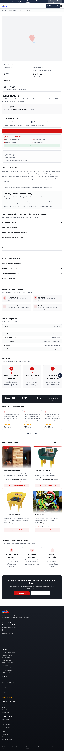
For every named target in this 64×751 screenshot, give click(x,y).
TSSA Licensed (6, 672)
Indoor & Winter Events (8, 682)
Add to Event (33, 131)
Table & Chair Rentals (7, 670)
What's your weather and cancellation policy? (14, 232)
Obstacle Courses (6, 657)
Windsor (4, 704)
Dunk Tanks (5, 665)
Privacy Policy (5, 734)
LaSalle (3, 707)
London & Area (6, 727)
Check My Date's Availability (15, 485)
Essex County (5, 719)
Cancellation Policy (7, 739)
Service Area (5, 685)
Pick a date (11, 121)
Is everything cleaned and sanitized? (12, 263)
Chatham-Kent (5, 722)
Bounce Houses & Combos (9, 652)
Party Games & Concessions (9, 667)
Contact (4, 695)
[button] (16, 467)
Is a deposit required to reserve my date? (13, 243)
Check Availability (21, 593)
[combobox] (46, 121)
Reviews (4, 687)
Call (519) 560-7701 (42, 593)
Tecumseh (4, 709)
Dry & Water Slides (6, 660)
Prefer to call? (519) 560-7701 (13, 137)
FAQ (3, 690)
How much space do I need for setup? (12, 237)
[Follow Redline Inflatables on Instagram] (12, 633)
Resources (4, 692)
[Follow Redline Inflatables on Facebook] (9, 633)
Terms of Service (6, 736)
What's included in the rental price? (11, 248)
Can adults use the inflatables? (10, 273)
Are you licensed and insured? (10, 268)
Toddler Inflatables (7, 655)
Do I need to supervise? (8, 278)
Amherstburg (5, 712)
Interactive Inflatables (7, 662)
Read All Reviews (32, 433)
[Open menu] (61, 6)
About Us (4, 680)
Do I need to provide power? (9, 253)
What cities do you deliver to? (10, 227)
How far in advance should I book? (11, 258)
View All (56, 442)
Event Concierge (7, 697)
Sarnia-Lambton (6, 724)
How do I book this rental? (9, 222)
